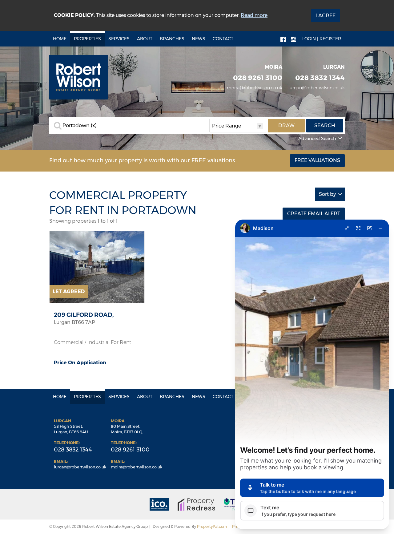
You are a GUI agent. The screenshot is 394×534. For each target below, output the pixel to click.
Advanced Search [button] (317, 138)
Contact (223, 39)
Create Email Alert (313, 213)
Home (59, 39)
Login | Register (321, 39)
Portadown (79, 125)
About (144, 39)
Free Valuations (317, 160)
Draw (286, 125)
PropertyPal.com (212, 526)
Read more (254, 15)
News (198, 39)
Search (324, 125)
